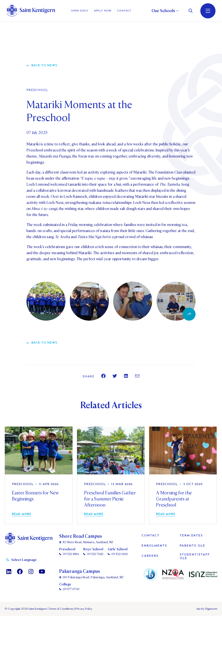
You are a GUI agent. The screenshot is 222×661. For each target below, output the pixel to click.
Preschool (37, 90)
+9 (189, 314)
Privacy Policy (83, 609)
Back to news (44, 65)
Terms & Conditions (61, 609)
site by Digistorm (206, 609)
